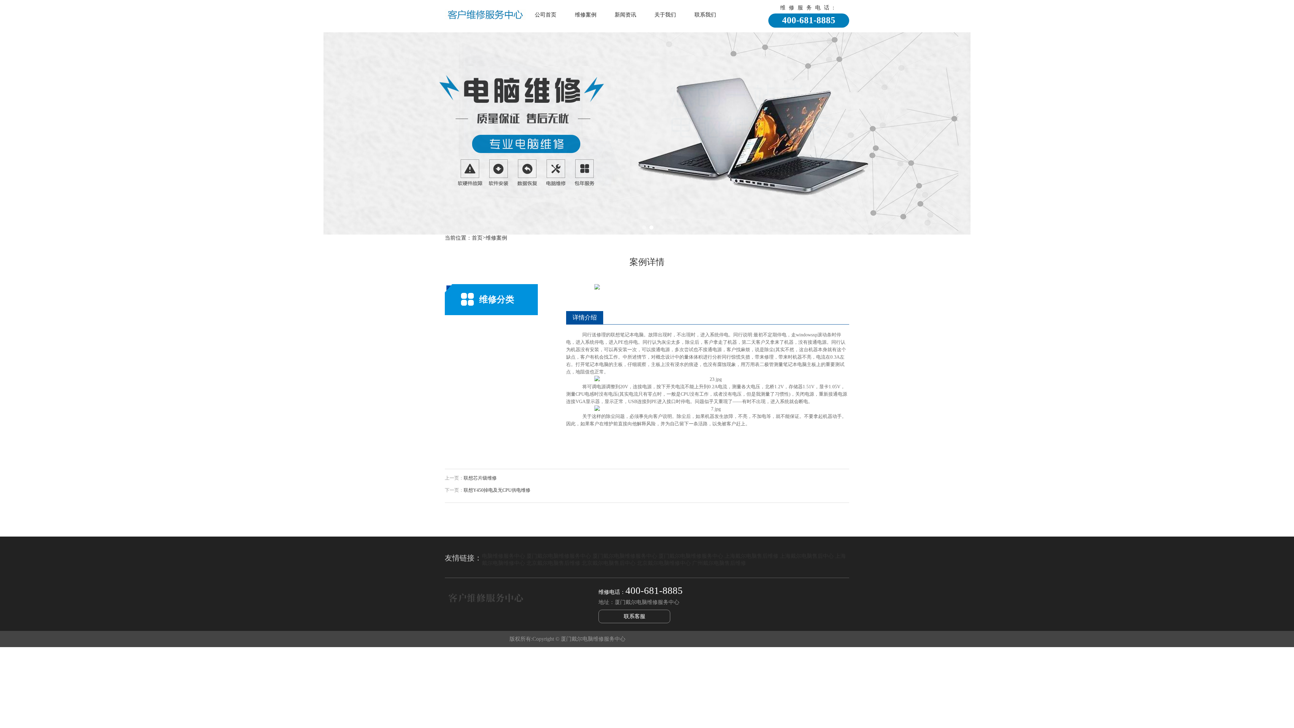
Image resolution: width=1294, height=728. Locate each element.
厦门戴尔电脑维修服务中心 (558, 556)
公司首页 (545, 15)
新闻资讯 (625, 15)
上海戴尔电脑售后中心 (807, 556)
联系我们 (705, 15)
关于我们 (665, 15)
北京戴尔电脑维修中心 (664, 563)
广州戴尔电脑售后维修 (719, 563)
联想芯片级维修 (480, 478)
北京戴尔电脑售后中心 (609, 563)
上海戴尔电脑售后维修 (751, 556)
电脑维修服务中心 (503, 556)
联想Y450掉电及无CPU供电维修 (497, 490)
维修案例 (585, 15)
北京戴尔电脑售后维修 (553, 563)
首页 (477, 238)
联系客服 (634, 616)
